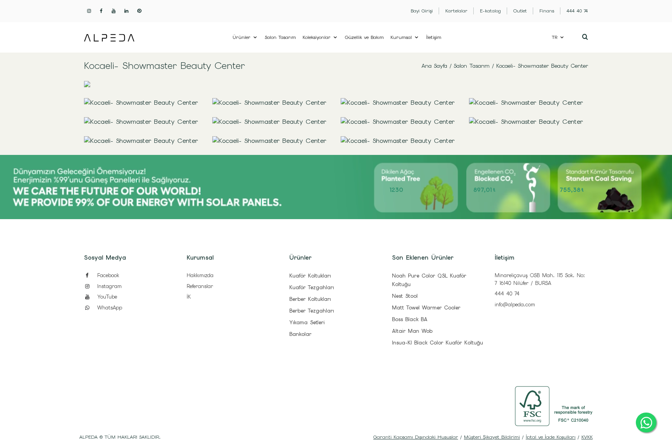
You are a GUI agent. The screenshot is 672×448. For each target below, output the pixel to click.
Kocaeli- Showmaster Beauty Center (542, 65)
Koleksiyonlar (317, 37)
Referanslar (200, 286)
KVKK (587, 437)
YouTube (106, 296)
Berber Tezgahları (311, 310)
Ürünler (241, 37)
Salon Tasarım (280, 37)
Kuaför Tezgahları (311, 287)
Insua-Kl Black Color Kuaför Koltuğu (437, 342)
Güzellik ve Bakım (364, 37)
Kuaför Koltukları (310, 275)
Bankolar (300, 334)
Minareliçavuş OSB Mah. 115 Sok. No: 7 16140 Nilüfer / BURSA (540, 279)
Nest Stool (405, 296)
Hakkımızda (200, 275)
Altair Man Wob (412, 331)
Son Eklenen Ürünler (422, 258)
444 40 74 (507, 293)
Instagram (108, 286)
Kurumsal (401, 37)
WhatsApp (108, 307)
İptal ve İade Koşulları (551, 437)
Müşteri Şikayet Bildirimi (492, 437)
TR (554, 37)
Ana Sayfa (434, 65)
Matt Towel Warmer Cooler (426, 307)
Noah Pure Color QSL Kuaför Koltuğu (429, 280)
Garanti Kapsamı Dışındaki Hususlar (415, 437)
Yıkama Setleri (307, 322)
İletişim (433, 37)
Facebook (107, 275)
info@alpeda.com (515, 304)
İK (189, 296)
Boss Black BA (409, 319)
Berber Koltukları (310, 299)
